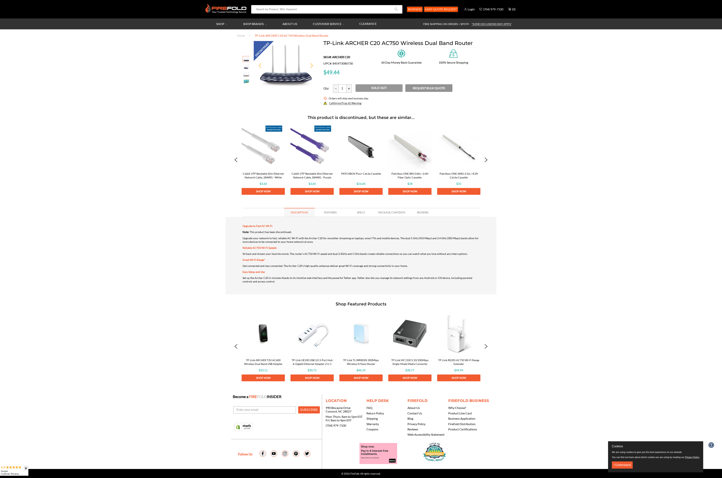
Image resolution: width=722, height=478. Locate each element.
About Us (289, 24)
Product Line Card (460, 413)
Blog (410, 418)
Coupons (372, 429)
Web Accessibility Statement (425, 434)
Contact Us (414, 413)
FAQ (369, 407)
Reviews (412, 429)
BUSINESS (415, 9)
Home (241, 35)
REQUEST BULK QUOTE (429, 88)
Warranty (372, 424)
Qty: (326, 88)
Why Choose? (457, 407)
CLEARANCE (368, 23)
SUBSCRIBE (309, 409)
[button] (236, 160)
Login (471, 9)
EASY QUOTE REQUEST (441, 9)
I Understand (622, 465)
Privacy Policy (416, 424)
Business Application (461, 418)
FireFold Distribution (462, 424)
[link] (263, 160)
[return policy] (401, 53)
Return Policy (375, 413)
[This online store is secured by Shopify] (243, 427)
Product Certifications (462, 429)
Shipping (372, 418)
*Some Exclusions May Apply (491, 24)
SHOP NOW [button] (263, 191)
